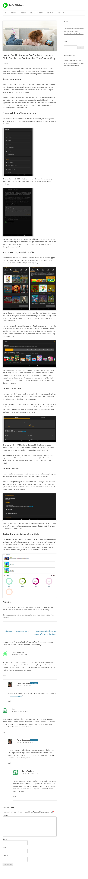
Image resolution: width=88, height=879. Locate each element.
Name (5, 839)
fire (38, 615)
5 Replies (5, 63)
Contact (50, 13)
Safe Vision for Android (71, 31)
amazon (33, 615)
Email (5, 847)
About (23, 13)
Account (61, 13)
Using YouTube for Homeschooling (16, 631)
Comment (7, 815)
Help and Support (36, 13)
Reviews (13, 13)
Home (4, 13)
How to (20, 615)
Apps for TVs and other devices (73, 34)
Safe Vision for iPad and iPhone (74, 29)
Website (5, 856)
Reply (4, 675)
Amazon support (16, 696)
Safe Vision (16, 5)
